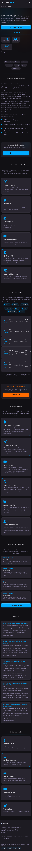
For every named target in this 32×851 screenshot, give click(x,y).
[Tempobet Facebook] (6, 839)
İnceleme (9, 65)
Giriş (17, 65)
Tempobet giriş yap (16, 27)
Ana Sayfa (3, 6)
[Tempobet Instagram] (4, 839)
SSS (24, 65)
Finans (25, 61)
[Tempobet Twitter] (2, 839)
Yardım (22, 836)
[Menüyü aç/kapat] (29, 2)
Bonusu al (17, 32)
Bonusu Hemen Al (17, 153)
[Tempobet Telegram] (8, 839)
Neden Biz (8, 61)
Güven (17, 61)
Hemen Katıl (16, 394)
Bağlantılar (16, 68)
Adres (26, 836)
